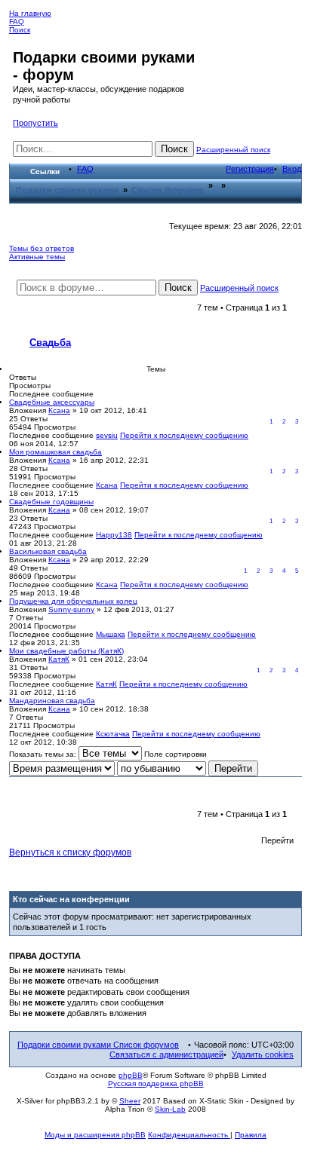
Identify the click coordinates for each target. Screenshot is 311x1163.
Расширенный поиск (233, 149)
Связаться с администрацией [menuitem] (166, 1054)
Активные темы (37, 256)
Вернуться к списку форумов (70, 852)
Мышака (110, 634)
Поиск (19, 30)
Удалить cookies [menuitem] (263, 1054)
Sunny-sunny (71, 609)
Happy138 (114, 535)
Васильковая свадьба (48, 551)
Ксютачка (113, 734)
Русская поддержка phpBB (156, 1083)
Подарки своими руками (65, 1044)
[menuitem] (85, 168)
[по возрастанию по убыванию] (161, 769)
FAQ (16, 21)
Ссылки (45, 171)
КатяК (58, 659)
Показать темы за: (44, 754)
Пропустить (35, 122)
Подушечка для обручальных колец (73, 601)
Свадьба (50, 342)
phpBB (131, 1075)
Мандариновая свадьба (52, 700)
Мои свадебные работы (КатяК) (66, 651)
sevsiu (107, 435)
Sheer (129, 1101)
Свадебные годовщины (51, 501)
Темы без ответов (41, 248)
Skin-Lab (170, 1109)
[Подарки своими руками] (21, 41)
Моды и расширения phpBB (95, 1135)
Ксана (59, 410)
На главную (30, 13)
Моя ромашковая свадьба (55, 452)
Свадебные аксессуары (51, 402)
